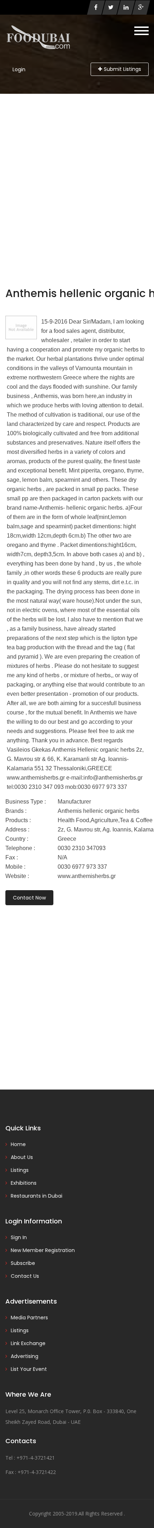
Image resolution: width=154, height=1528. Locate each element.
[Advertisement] (77, 174)
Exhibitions (24, 1183)
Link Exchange (28, 1343)
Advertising (24, 1356)
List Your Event (29, 1369)
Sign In (19, 1237)
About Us (22, 1157)
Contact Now (29, 897)
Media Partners (29, 1317)
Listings (20, 1170)
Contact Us (25, 1276)
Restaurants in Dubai (36, 1195)
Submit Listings (122, 69)
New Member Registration (43, 1250)
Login (19, 69)
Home (18, 1144)
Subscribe (23, 1263)
